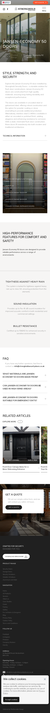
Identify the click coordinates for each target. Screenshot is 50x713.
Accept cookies (11, 700)
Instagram (6, 637)
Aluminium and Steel (10, 580)
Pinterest (6, 640)
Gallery (5, 610)
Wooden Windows (9, 577)
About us (6, 599)
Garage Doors (7, 572)
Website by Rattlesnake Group (13, 709)
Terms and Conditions (10, 623)
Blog (4, 615)
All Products (7, 593)
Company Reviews (9, 642)
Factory (5, 607)
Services (5, 596)
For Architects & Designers (12, 612)
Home (5, 56)
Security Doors (7, 569)
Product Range (14, 56)
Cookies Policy (7, 620)
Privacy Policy (7, 618)
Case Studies (7, 601)
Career (5, 604)
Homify (5, 645)
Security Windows (9, 574)
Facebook (6, 634)
